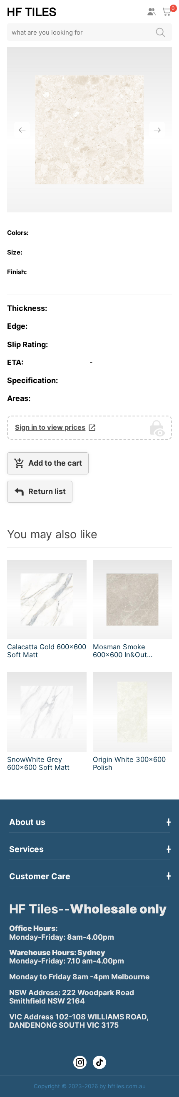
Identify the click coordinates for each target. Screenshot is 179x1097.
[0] (167, 12)
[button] (22, 130)
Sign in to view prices (50, 427)
